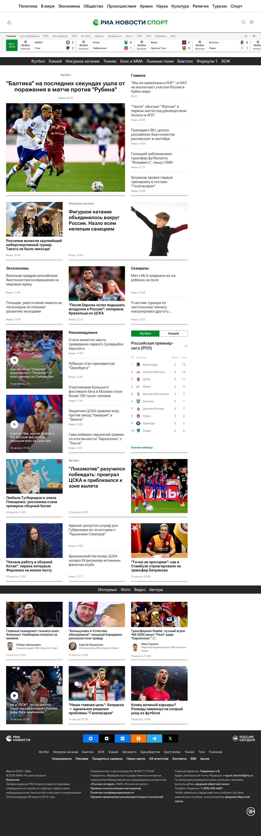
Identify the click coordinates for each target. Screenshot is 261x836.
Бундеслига (114, 36)
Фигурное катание (81, 203)
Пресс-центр (136, 759)
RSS (193, 759)
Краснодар (150, 364)
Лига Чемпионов (29, 36)
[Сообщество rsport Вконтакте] (122, 738)
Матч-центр (12, 45)
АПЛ (74, 36)
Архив (204, 759)
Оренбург (149, 423)
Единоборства (150, 752)
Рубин (147, 416)
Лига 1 (129, 36)
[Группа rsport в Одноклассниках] (138, 738)
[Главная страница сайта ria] (116, 22)
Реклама (82, 759)
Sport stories (172, 752)
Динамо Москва (153, 408)
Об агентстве (158, 759)
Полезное (215, 752)
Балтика (148, 401)
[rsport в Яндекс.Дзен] (106, 738)
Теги (202, 752)
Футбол (66, 74)
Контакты (180, 759)
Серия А (99, 36)
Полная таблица (142, 447)
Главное (11, 36)
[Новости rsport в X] (170, 738)
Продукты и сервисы (107, 759)
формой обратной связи (212, 784)
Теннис (190, 752)
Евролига (160, 36)
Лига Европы (60, 36)
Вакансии (12, 779)
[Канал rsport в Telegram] (154, 738)
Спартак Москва (154, 372)
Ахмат (147, 430)
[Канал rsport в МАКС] (90, 738)
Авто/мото (129, 752)
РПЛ (45, 36)
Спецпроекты (62, 759)
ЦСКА (146, 379)
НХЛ (148, 36)
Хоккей (113, 752)
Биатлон (88, 752)
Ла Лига (86, 36)
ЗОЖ (101, 752)
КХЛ (139, 36)
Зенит (147, 386)
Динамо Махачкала (156, 394)
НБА (172, 36)
